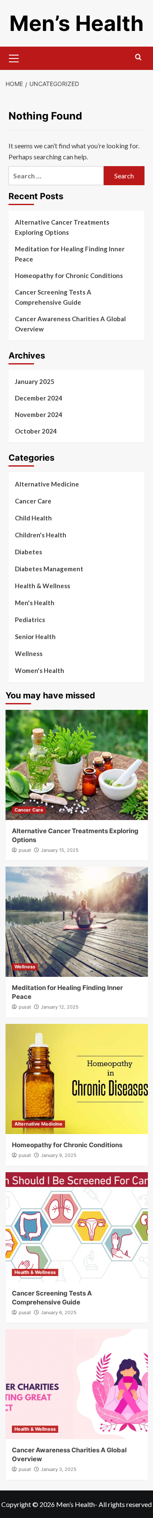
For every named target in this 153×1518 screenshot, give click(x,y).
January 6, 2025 (58, 1312)
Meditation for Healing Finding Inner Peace (70, 254)
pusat (25, 850)
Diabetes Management (49, 569)
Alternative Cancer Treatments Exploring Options (62, 227)
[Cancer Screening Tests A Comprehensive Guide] (77, 1227)
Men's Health (34, 602)
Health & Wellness (42, 585)
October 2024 (36, 431)
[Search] (138, 57)
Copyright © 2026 (28, 1504)
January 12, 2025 (60, 1007)
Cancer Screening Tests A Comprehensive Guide (53, 297)
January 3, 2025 (58, 1469)
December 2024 (38, 398)
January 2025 (34, 381)
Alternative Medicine (47, 484)
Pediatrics (30, 619)
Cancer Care (33, 501)
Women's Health (39, 670)
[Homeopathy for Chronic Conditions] (77, 1079)
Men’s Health (76, 23)
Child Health (33, 518)
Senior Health (35, 636)
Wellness (28, 653)
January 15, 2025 (60, 850)
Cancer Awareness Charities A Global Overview (70, 324)
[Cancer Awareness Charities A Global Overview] (77, 1384)
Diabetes (28, 552)
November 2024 (38, 414)
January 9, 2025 (58, 1155)
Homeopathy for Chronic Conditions (69, 275)
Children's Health (40, 535)
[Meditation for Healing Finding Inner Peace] (77, 922)
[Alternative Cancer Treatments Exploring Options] (77, 765)
